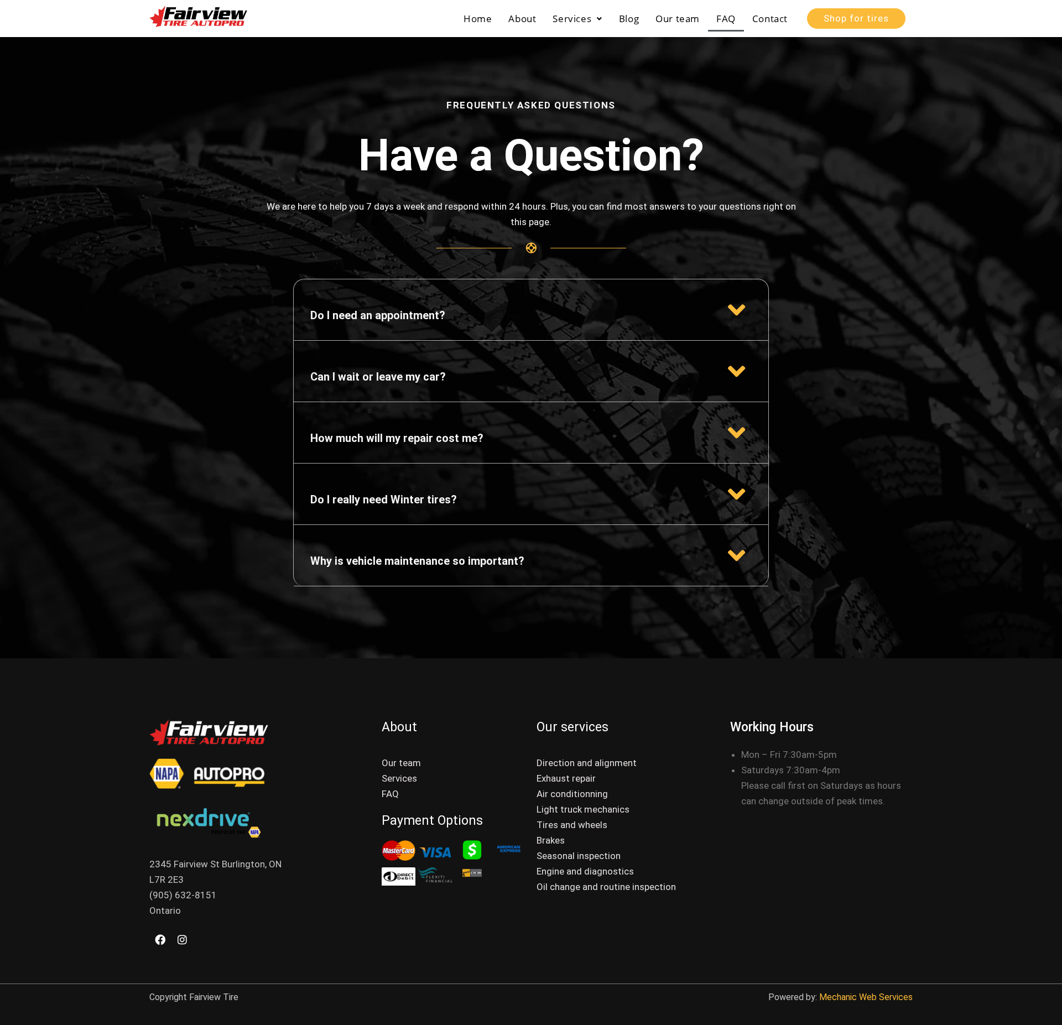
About (522, 18)
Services (572, 18)
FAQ (726, 18)
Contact (770, 18)
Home (478, 18)
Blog (629, 18)
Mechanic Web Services (865, 997)
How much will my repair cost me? (396, 438)
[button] (577, 19)
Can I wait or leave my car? (378, 376)
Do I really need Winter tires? (383, 499)
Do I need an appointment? (377, 315)
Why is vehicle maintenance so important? (417, 561)
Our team (677, 18)
